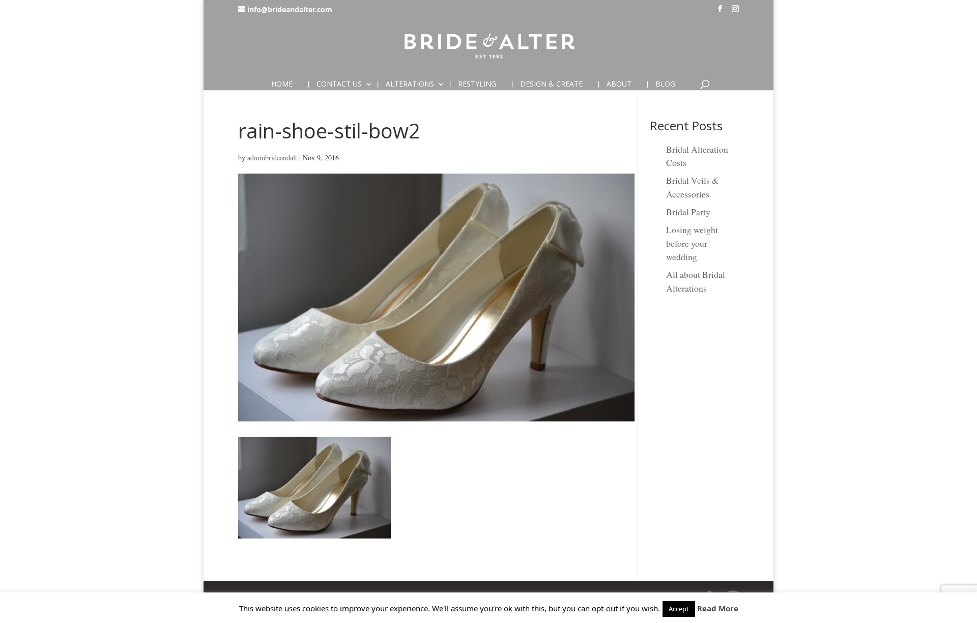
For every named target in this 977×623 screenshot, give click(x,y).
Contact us (339, 84)
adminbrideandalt (272, 157)
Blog (665, 84)
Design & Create (551, 84)
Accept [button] (679, 608)
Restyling (477, 84)
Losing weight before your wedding (692, 243)
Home (282, 84)
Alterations (410, 84)
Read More (717, 608)
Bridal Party (688, 212)
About (619, 84)
